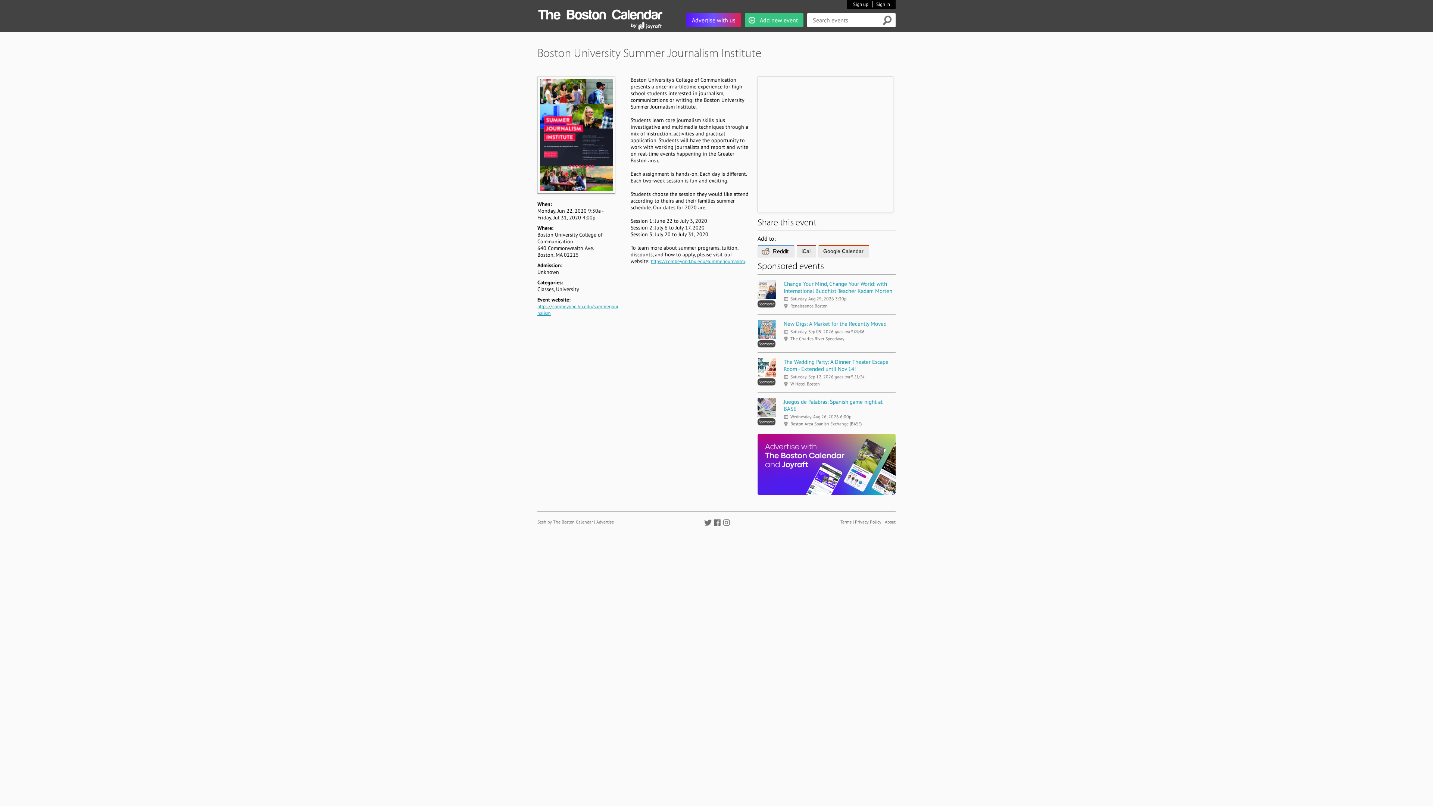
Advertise (605, 522)
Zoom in (576, 135)
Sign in (883, 4)
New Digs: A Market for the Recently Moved (835, 323)
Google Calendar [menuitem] (843, 251)
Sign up (860, 4)
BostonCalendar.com (600, 13)
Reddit (781, 251)
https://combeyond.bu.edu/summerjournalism (698, 261)
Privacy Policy (868, 522)
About (890, 522)
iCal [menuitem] (806, 251)
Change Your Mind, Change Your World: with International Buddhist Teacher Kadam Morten (838, 287)
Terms (846, 522)
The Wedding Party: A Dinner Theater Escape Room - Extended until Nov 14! (836, 365)
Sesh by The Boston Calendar (565, 522)
